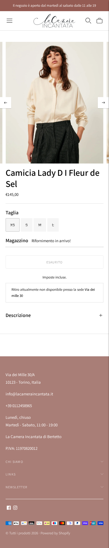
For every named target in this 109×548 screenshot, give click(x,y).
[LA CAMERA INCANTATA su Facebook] (9, 508)
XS (12, 224)
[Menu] (9, 21)
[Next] (103, 102)
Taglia (12, 212)
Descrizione (18, 315)
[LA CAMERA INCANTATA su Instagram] (15, 508)
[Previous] (5, 102)
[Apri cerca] (88, 21)
